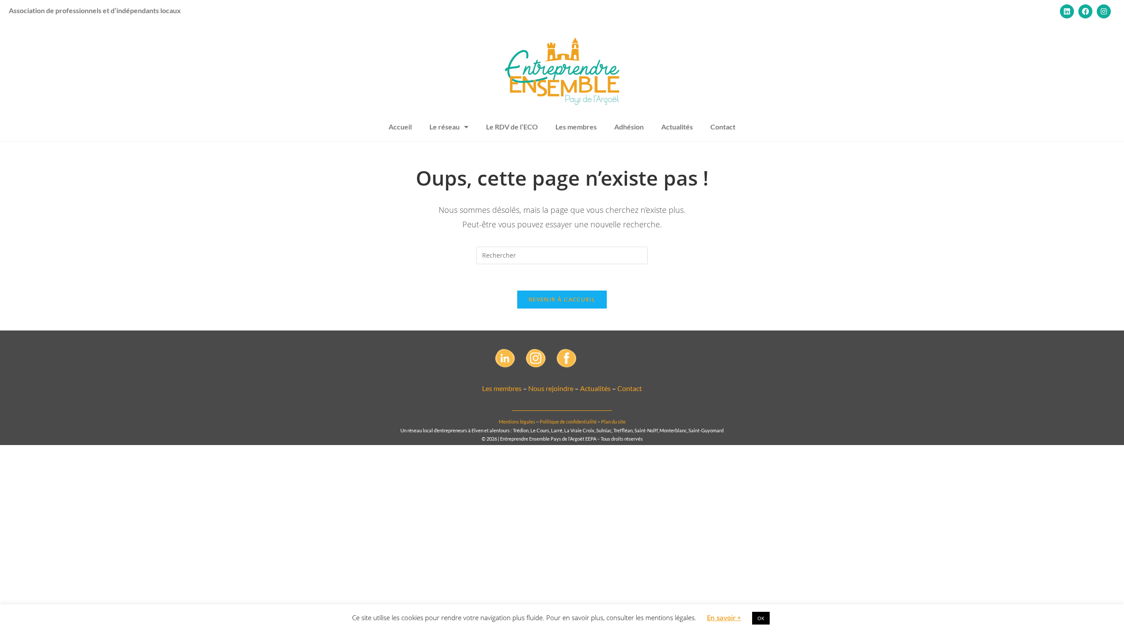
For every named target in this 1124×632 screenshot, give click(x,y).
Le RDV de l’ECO (512, 126)
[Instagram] (1104, 11)
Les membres (576, 126)
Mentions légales (517, 421)
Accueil (400, 126)
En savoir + (724, 617)
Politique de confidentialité (568, 421)
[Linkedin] (1067, 11)
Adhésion (629, 126)
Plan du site (613, 421)
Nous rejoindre (550, 388)
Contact (722, 126)
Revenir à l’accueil (562, 299)
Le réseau (444, 126)
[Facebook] (1085, 11)
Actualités (677, 126)
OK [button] (760, 618)
